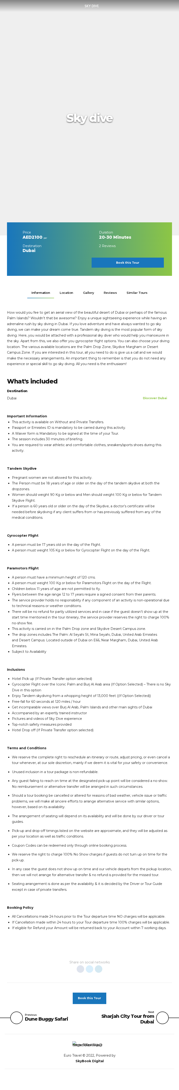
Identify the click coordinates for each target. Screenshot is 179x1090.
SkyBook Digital (90, 1061)
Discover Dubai (155, 398)
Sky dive (92, 6)
